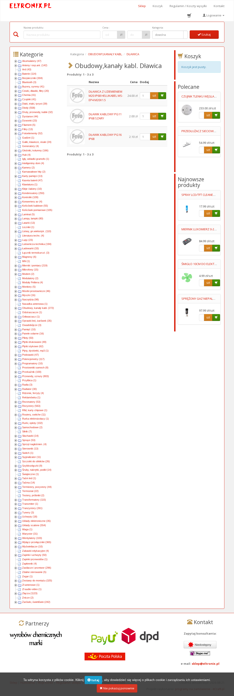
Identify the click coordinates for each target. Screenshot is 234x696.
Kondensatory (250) (33, 193)
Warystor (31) (30, 533)
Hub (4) (26, 154)
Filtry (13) (27, 129)
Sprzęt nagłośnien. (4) (34, 444)
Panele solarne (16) (33, 333)
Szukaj (206, 34)
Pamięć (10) (29, 329)
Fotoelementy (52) (32, 133)
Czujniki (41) (29, 99)
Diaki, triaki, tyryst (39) (34, 103)
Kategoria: (158, 27)
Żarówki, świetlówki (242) (36, 602)
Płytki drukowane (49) (34, 342)
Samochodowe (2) (32, 427)
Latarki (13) (28, 222)
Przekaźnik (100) (31, 371)
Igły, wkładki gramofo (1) (35, 159)
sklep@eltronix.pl (205, 664)
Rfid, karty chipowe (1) (34, 410)
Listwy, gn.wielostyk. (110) (36, 231)
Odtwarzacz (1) (31, 316)
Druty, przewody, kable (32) (37, 112)
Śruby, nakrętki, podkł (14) (36, 469)
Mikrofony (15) (30, 269)
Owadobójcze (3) (31, 325)
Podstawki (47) (30, 354)
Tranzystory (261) (32, 508)
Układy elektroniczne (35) (36, 521)
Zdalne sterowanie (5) (34, 572)
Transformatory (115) (34, 499)
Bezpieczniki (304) (32, 78)
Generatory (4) (30, 146)
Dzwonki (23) (29, 120)
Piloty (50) (27, 337)
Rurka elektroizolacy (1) (35, 418)
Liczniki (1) (28, 227)
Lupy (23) (27, 240)
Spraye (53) (28, 440)
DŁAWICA (133, 54)
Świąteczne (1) (30, 474)
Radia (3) (27, 384)
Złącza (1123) (29, 593)
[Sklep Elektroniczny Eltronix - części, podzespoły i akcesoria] (30, 6)
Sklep (142, 6)
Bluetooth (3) (29, 82)
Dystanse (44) (30, 116)
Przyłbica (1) (29, 380)
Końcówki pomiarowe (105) (37, 210)
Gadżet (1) (28, 137)
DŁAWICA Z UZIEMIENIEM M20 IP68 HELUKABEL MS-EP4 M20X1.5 (106, 95)
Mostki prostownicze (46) (36, 291)
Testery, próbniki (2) (33, 495)
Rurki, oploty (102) (32, 423)
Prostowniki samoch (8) (35, 367)
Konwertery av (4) (32, 201)
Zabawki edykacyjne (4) (35, 550)
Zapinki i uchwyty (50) (34, 555)
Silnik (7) (27, 431)
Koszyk (158, 6)
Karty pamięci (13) (32, 176)
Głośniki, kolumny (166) (35, 150)
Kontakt (219, 6)
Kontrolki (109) (30, 197)
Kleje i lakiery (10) (32, 188)
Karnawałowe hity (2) (33, 171)
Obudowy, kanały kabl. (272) (38, 308)
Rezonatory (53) (31, 401)
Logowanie (214, 15)
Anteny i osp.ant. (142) (34, 65)
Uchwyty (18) (29, 516)
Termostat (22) (30, 491)
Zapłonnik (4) (29, 563)
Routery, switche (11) (34, 414)
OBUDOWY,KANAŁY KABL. (105, 54)
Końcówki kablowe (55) (35, 205)
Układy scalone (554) (34, 525)
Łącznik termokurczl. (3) (35, 252)
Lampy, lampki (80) (32, 218)
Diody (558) (28, 107)
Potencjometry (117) (33, 359)
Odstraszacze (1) (32, 312)
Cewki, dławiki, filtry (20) (35, 90)
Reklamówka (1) (31, 397)
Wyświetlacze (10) (32, 546)
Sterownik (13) (30, 448)
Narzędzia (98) (30, 299)
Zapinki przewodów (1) (35, 559)
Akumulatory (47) (31, 61)
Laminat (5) (28, 214)
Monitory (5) (29, 286)
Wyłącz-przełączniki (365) (36, 542)
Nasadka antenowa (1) (35, 303)
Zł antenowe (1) (31, 584)
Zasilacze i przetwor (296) (36, 567)
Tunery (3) (28, 512)
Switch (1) (27, 453)
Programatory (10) (32, 363)
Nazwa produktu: (34, 27)
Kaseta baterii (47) (32, 180)
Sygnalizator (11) (31, 457)
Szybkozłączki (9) (32, 465)
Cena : (106, 27)
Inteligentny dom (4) (33, 163)
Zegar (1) (27, 576)
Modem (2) (28, 274)
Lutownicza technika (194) (36, 244)
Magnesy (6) (29, 256)
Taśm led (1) (29, 478)
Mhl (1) (26, 261)
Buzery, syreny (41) (33, 86)
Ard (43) (26, 69)
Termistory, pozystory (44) (37, 487)
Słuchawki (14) (30, 435)
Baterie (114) (29, 73)
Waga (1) (27, 529)
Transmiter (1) (30, 503)
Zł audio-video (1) (32, 589)
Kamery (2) (28, 167)
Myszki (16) (28, 295)
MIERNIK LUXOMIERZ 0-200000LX (203, 229)
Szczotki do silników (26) (36, 461)
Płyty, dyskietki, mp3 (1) (35, 350)
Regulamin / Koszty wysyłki (188, 6)
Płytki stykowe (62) (32, 346)
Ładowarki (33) (30, 248)
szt (154, 95)
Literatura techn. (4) (33, 235)
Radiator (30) (29, 389)
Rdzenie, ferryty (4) (33, 393)
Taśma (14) (28, 482)
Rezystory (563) (31, 405)
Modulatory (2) (30, 278)
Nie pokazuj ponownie (118, 688)
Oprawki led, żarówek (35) (37, 320)
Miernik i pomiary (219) (35, 265)
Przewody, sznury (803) (35, 376)
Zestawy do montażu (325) (37, 580)
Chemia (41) (29, 95)
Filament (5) (28, 124)
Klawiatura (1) (29, 184)
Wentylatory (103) (32, 538)
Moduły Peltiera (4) (32, 282)
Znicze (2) (28, 597)
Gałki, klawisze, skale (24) (36, 142)
